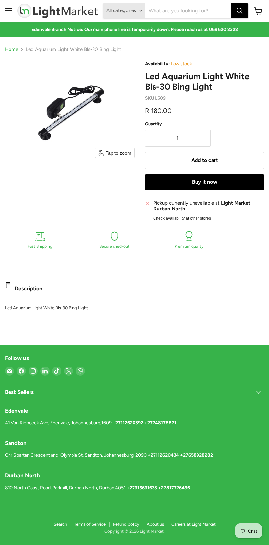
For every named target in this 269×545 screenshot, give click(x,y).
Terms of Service (90, 524)
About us (155, 524)
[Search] (239, 10)
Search (60, 524)
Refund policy (126, 524)
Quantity (153, 123)
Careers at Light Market (193, 524)
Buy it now (204, 182)
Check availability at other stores (182, 218)
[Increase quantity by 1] (202, 138)
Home (11, 49)
